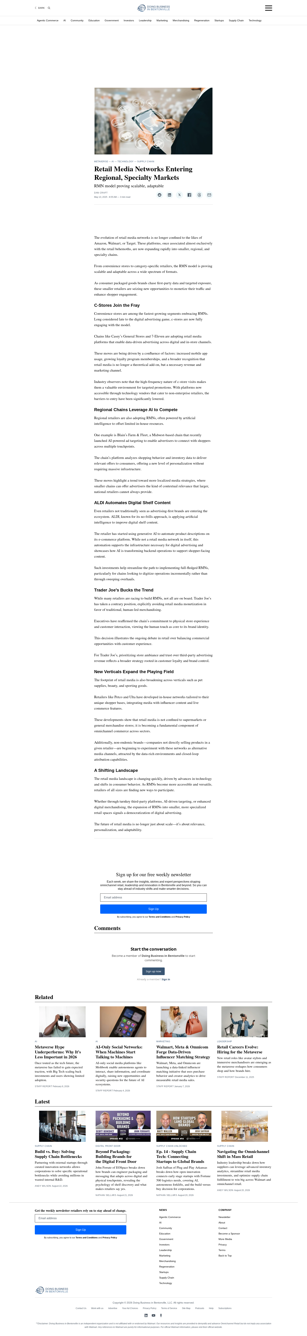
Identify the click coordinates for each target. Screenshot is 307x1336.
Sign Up (153, 908)
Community (77, 20)
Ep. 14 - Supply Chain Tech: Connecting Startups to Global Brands (180, 1156)
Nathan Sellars (106, 1195)
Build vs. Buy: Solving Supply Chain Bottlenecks (58, 1153)
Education (94, 20)
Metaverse (101, 161)
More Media (225, 1239)
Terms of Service (169, 1308)
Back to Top (225, 1255)
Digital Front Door (108, 1146)
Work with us (97, 1308)
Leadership (145, 20)
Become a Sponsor (229, 1233)
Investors (129, 20)
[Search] (49, 8)
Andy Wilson (43, 1186)
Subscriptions (224, 1308)
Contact (223, 1228)
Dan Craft (100, 193)
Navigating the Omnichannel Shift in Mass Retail (243, 1153)
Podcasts (199, 1308)
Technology (255, 20)
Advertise (112, 1308)
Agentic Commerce (47, 20)
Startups (219, 20)
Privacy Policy (183, 917)
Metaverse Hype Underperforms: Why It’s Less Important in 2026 (58, 1052)
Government (112, 20)
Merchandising (181, 20)
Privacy (223, 1244)
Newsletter (224, 1217)
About (222, 1222)
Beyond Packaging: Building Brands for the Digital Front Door (116, 1156)
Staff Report (43, 1086)
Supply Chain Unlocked (171, 1146)
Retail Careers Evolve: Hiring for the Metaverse (239, 1049)
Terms (222, 1250)
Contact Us (81, 1308)
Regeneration (201, 20)
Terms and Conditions (160, 917)
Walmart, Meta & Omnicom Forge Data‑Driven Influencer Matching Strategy (183, 1052)
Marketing (162, 20)
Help (211, 1308)
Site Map (186, 1308)
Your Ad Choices (130, 1308)
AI (64, 20)
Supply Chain (236, 20)
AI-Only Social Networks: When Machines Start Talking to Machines (119, 1052)
